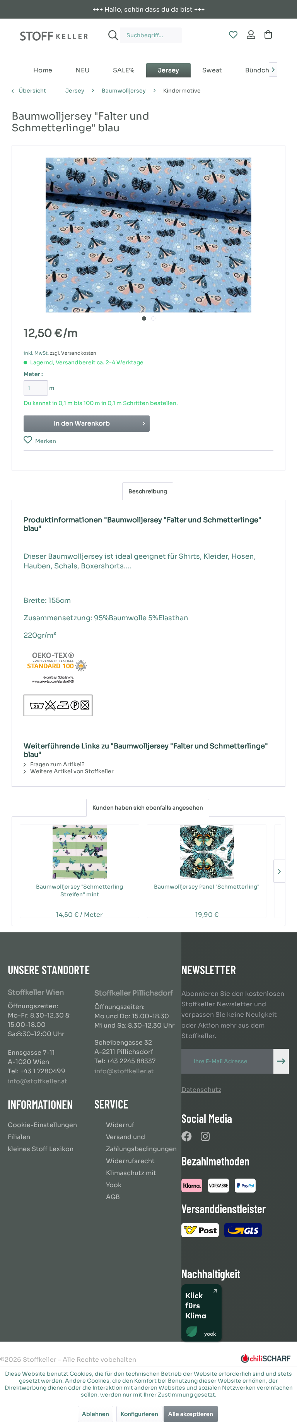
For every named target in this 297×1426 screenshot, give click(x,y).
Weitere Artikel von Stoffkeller (71, 771)
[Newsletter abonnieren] (281, 1061)
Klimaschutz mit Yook (131, 1179)
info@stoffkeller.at (37, 1081)
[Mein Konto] (251, 35)
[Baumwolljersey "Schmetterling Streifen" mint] (79, 852)
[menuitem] (143, 31)
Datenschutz (201, 1090)
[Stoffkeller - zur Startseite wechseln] (54, 38)
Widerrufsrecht (130, 1161)
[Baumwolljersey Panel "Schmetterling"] (206, 852)
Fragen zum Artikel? (57, 764)
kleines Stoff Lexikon (40, 1149)
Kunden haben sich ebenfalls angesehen (147, 807)
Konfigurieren (139, 1414)
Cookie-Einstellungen (42, 1125)
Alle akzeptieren (190, 1414)
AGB (113, 1197)
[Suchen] (112, 35)
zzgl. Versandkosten (73, 353)
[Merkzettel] (233, 35)
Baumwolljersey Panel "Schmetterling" (206, 886)
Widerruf (120, 1125)
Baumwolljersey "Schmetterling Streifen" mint (79, 890)
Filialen (19, 1137)
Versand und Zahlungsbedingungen (141, 1143)
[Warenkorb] (270, 35)
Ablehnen (95, 1414)
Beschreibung (147, 491)
